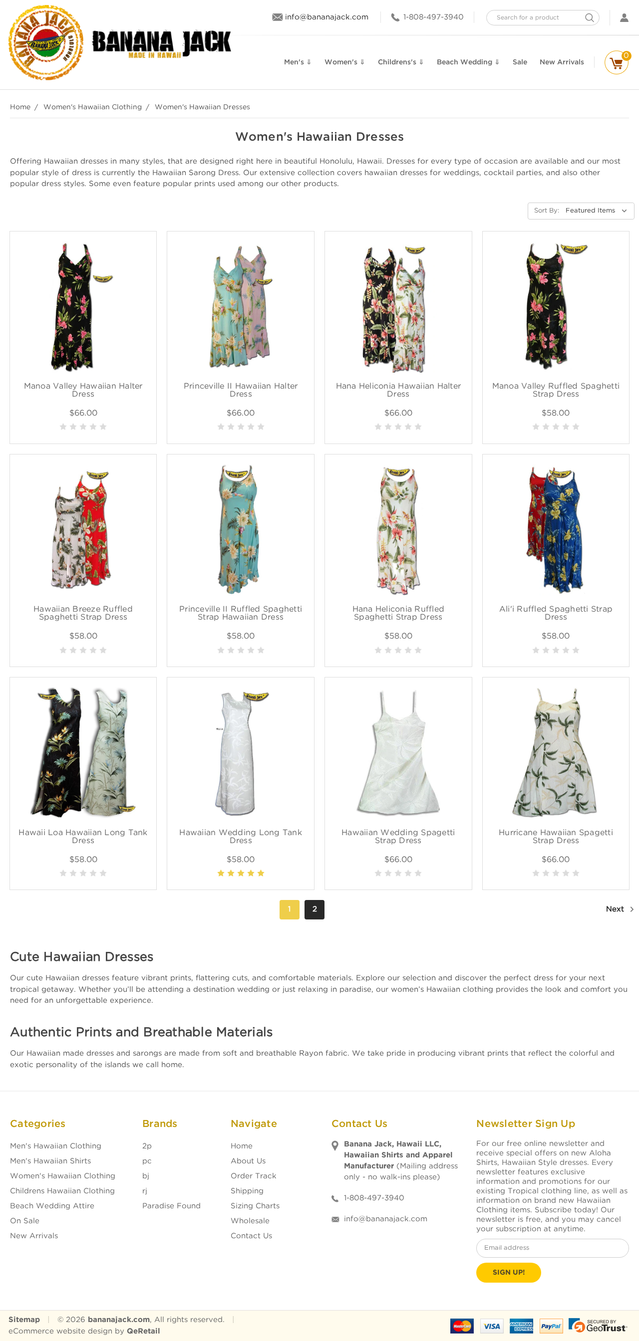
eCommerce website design (60, 1331)
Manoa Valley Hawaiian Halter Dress (83, 390)
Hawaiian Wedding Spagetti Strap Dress (398, 837)
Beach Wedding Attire (52, 1206)
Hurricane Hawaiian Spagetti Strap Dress (556, 837)
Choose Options (83, 318)
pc (147, 1161)
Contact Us (251, 1236)
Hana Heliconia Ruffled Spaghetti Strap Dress (398, 613)
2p (147, 1146)
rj (144, 1191)
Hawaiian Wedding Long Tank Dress (240, 837)
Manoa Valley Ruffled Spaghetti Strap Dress (556, 390)
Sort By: (546, 211)
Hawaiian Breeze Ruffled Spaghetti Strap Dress (83, 613)
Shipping (247, 1191)
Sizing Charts (255, 1206)
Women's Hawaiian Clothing (62, 1176)
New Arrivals (34, 1236)
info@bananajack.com (326, 17)
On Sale (24, 1221)
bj (145, 1176)
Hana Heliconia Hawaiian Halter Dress (398, 390)
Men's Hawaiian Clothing (55, 1146)
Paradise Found (171, 1206)
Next (616, 909)
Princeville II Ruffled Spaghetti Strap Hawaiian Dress (240, 613)
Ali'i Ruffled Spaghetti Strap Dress (556, 613)
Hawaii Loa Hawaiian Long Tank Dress (82, 837)
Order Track (254, 1176)
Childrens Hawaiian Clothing (62, 1191)
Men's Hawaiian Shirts (50, 1161)
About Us (248, 1161)
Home (242, 1146)
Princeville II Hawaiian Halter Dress (241, 390)
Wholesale (250, 1221)
